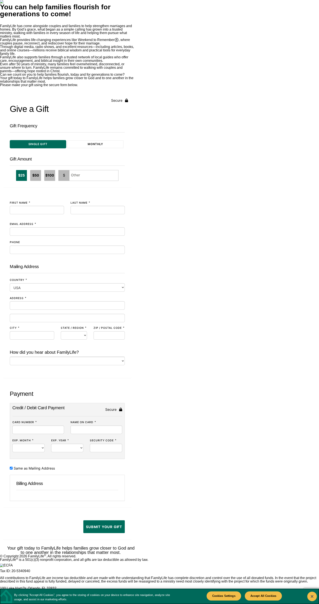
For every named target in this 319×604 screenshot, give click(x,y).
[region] (159, 596)
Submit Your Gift (104, 527)
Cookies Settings (223, 595)
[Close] (312, 596)
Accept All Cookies (263, 595)
